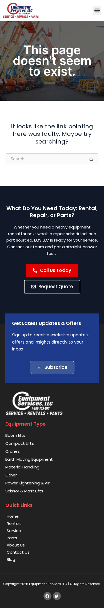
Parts (12, 538)
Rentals (14, 523)
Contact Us (18, 552)
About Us (16, 545)
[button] (97, 10)
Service (14, 530)
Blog (11, 559)
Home (13, 516)
